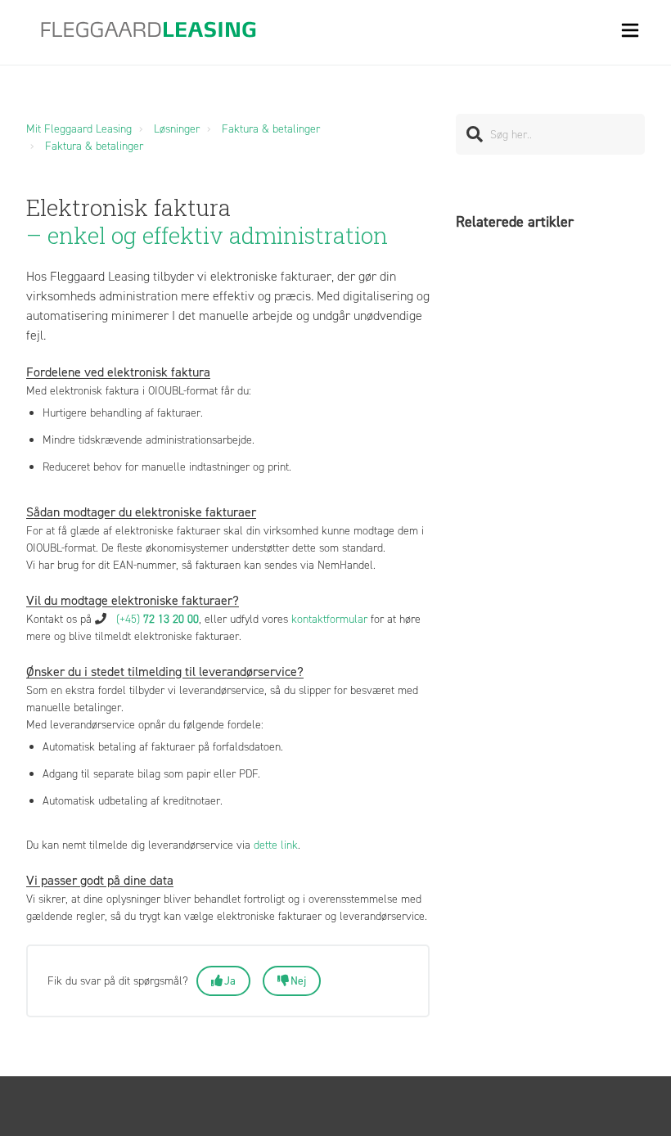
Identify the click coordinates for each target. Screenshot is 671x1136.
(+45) (157, 619)
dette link (276, 845)
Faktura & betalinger (271, 129)
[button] (630, 33)
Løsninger (177, 129)
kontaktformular (329, 619)
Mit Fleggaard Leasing (79, 129)
